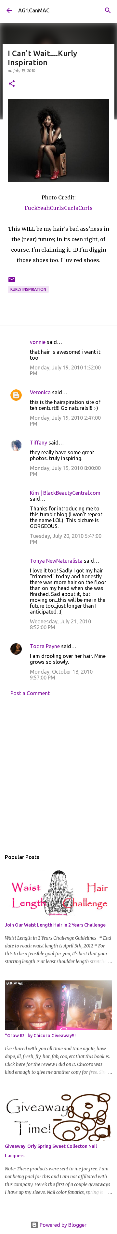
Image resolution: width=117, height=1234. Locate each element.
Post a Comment (30, 693)
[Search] (108, 10)
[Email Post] (12, 282)
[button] (12, 84)
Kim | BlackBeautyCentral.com (65, 493)
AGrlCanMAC (33, 10)
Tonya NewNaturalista (56, 561)
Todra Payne (45, 646)
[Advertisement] (58, 775)
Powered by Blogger (62, 1225)
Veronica (40, 392)
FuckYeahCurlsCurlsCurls (59, 208)
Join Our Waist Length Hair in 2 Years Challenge (55, 925)
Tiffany (38, 442)
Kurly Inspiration (28, 289)
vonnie (38, 342)
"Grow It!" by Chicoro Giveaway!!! (40, 1035)
